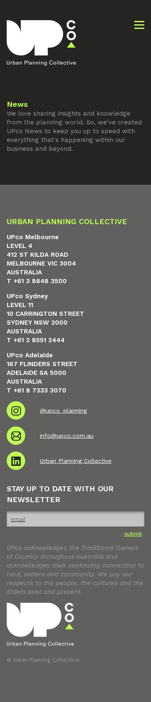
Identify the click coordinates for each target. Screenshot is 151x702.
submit (133, 533)
